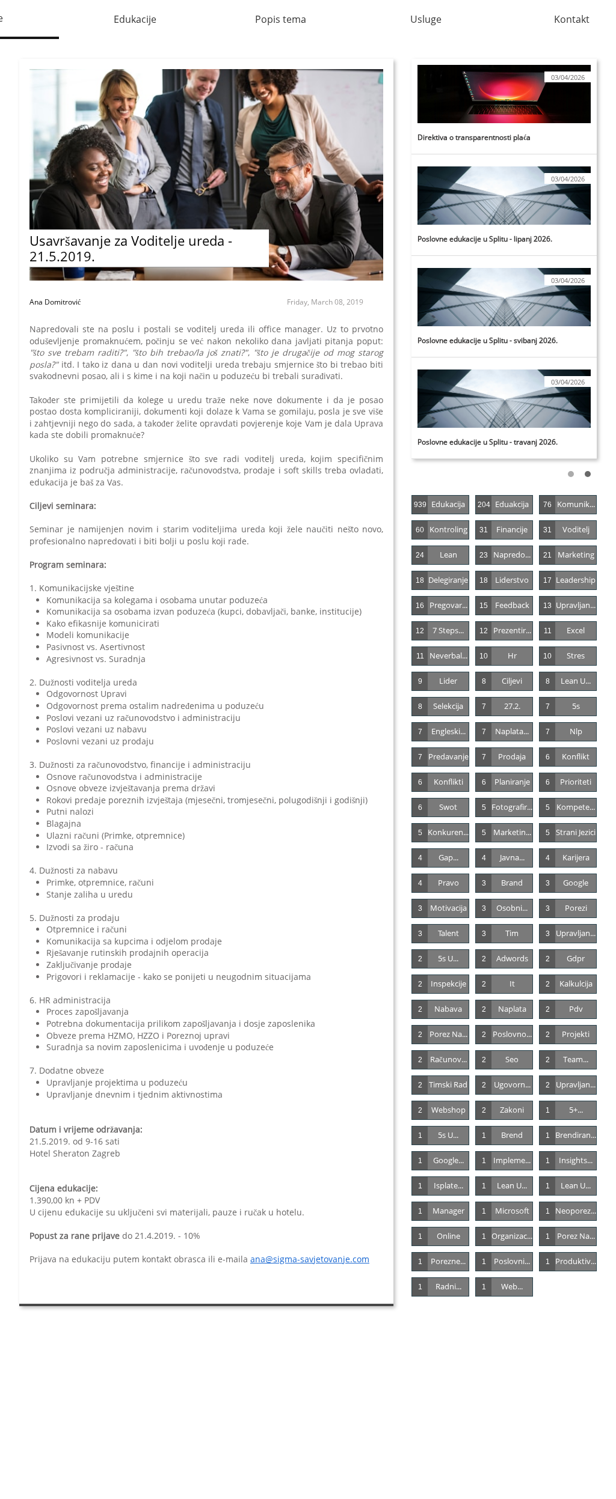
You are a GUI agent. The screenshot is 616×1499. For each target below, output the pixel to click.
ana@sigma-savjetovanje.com (309, 1259)
